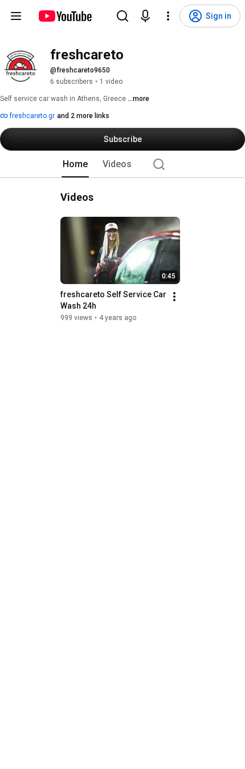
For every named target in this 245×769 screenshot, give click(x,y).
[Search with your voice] (145, 16)
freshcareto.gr (31, 116)
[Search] (122, 16)
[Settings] (168, 16)
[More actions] (174, 296)
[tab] (75, 164)
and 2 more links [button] (83, 116)
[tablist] (122, 164)
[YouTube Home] (65, 16)
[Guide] (16, 16)
